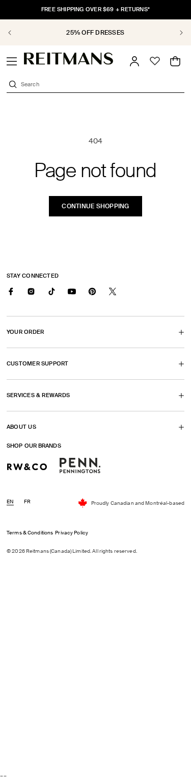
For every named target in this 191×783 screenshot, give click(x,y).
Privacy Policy (71, 532)
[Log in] (134, 61)
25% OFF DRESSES (44, 32)
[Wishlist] (155, 61)
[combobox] (101, 84)
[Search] (13, 84)
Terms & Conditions (30, 532)
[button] (12, 61)
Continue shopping (95, 206)
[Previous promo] (15, 33)
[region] (95, 32)
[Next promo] (175, 33)
